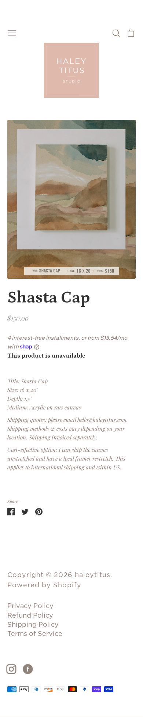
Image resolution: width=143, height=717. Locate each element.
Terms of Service (34, 633)
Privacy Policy (30, 605)
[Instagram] (14, 668)
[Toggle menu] (12, 32)
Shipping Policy (33, 624)
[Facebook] (30, 668)
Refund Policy (30, 615)
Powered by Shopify (44, 584)
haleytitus (92, 574)
